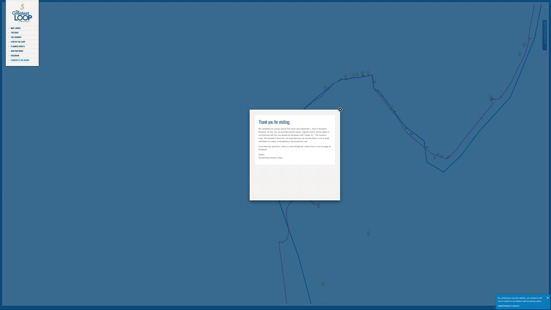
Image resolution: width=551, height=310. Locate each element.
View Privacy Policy (509, 306)
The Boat (15, 32)
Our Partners (17, 51)
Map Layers (16, 28)
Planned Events (18, 46)
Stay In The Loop (18, 41)
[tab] (22, 28)
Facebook (15, 55)
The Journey (16, 37)
